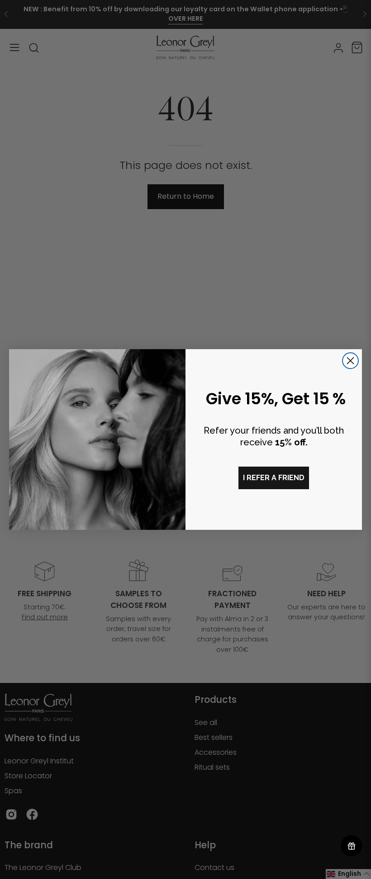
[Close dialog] (350, 361)
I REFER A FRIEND (273, 477)
